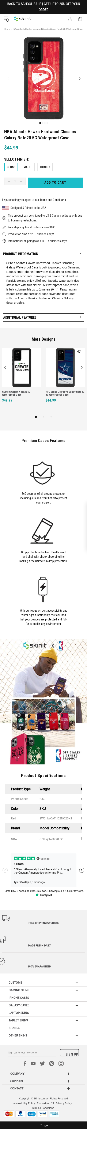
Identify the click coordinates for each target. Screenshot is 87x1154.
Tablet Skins (18, 1020)
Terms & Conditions (43, 1108)
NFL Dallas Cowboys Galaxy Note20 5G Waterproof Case (65, 393)
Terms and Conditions (53, 199)
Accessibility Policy (24, 1103)
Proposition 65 (45, 1103)
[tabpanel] (22, 380)
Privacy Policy (64, 1103)
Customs (15, 982)
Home (7, 29)
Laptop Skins (19, 1012)
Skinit (23, 19)
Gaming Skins (19, 990)
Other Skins (18, 1035)
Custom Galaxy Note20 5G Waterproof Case (16, 393)
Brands (14, 1028)
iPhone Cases (19, 997)
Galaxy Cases (19, 1005)
